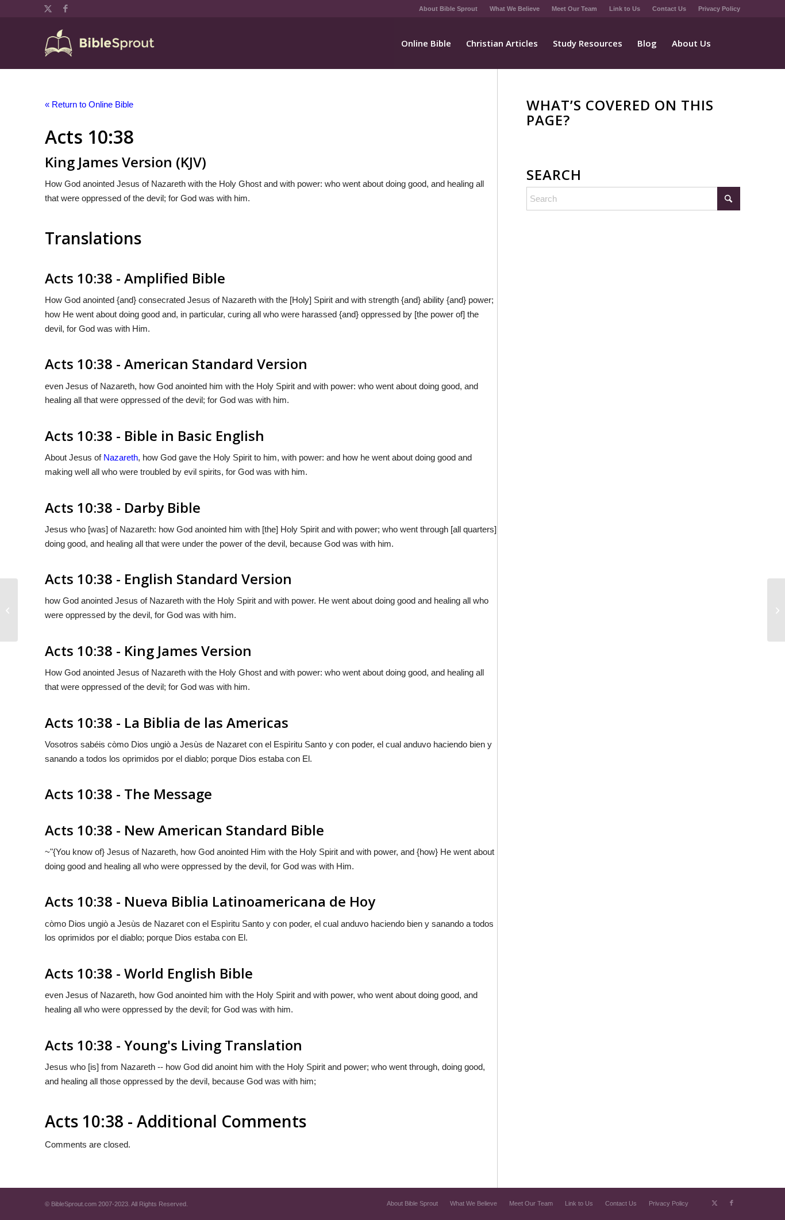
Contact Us (669, 8)
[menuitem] (448, 8)
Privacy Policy (719, 8)
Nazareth (120, 457)
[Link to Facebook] (65, 8)
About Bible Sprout (448, 8)
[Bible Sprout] (100, 43)
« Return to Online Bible (89, 104)
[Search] (729, 43)
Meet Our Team (574, 8)
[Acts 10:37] (9, 610)
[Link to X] (48, 8)
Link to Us (624, 8)
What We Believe (515, 8)
